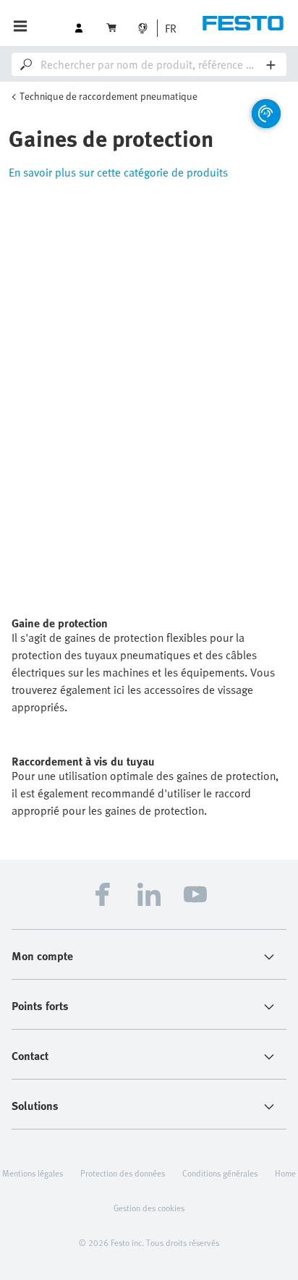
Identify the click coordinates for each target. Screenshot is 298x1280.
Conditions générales (219, 1172)
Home (285, 1172)
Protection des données (122, 1172)
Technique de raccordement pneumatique (108, 95)
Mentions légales (32, 1172)
